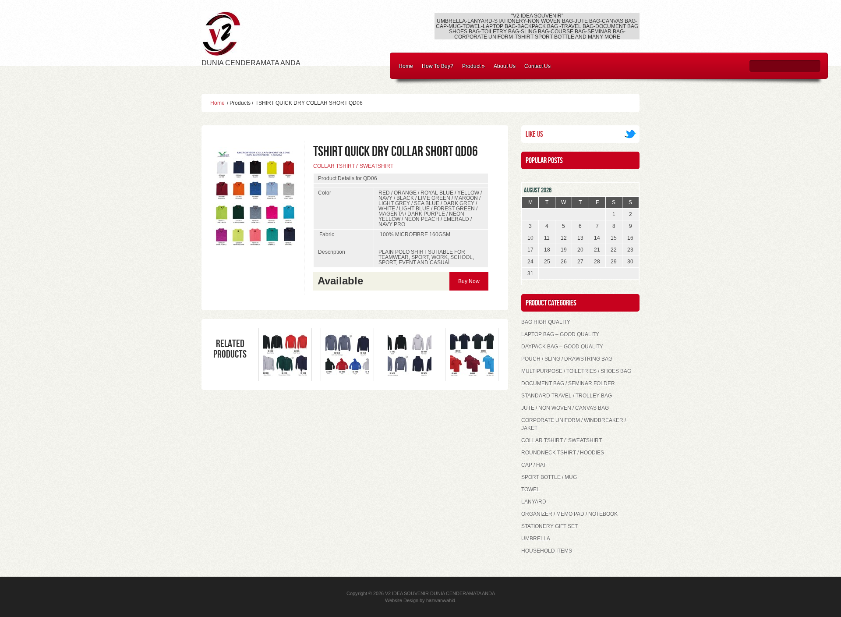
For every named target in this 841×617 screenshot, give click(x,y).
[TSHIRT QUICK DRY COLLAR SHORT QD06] (256, 246)
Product (473, 66)
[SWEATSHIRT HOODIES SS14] (409, 375)
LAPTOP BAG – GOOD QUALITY (560, 334)
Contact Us (537, 66)
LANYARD (533, 502)
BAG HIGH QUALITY (545, 322)
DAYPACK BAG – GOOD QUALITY (562, 347)
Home (406, 66)
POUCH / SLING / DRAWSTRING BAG (566, 359)
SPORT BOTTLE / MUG (549, 477)
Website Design (401, 600)
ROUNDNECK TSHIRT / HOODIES (562, 453)
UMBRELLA (535, 538)
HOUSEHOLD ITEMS (546, 551)
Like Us (534, 134)
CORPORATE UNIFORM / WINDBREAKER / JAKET (573, 424)
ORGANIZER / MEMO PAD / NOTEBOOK (569, 514)
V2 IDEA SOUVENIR (407, 593)
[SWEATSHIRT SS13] (285, 375)
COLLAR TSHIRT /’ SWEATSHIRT (561, 440)
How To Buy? (437, 66)
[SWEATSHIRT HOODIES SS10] (347, 375)
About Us (505, 66)
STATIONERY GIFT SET (549, 526)
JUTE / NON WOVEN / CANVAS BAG (565, 408)
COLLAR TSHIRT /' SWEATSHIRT (353, 166)
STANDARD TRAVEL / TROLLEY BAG (566, 396)
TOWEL (530, 489)
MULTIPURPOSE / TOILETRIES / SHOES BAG (576, 371)
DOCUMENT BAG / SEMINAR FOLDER (568, 383)
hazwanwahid (440, 600)
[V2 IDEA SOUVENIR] (221, 52)
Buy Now (469, 281)
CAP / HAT (533, 465)
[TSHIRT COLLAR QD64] (472, 375)
